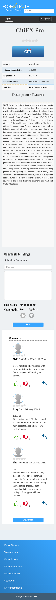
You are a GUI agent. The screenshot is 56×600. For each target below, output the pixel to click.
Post (28, 324)
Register (9, 10)
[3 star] (28, 305)
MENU (9, 19)
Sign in (18, 10)
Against (33, 309)
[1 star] (21, 305)
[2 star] (24, 305)
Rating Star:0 (10, 305)
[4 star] (31, 305)
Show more (28, 520)
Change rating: (11, 309)
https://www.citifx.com (38, 87)
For (22, 309)
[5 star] (34, 305)
